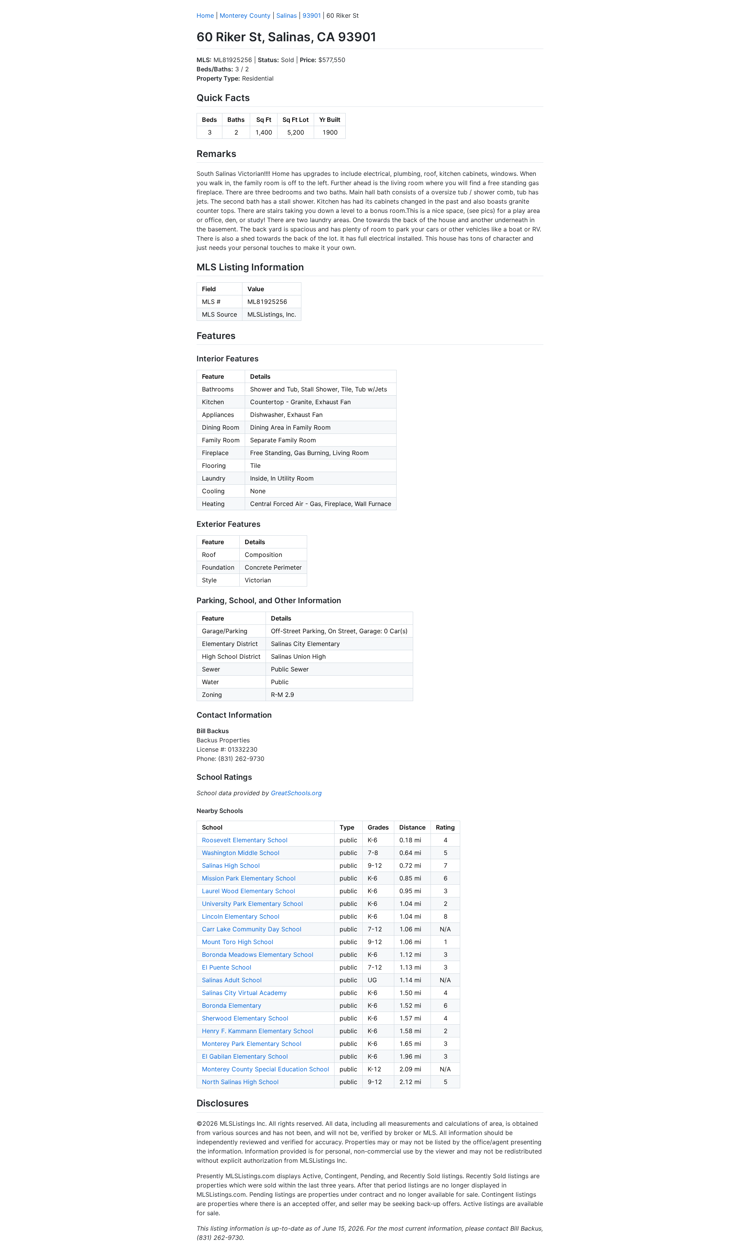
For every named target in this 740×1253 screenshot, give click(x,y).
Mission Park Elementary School (249, 878)
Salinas (286, 15)
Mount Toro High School (237, 942)
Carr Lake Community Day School (251, 929)
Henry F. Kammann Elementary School (257, 1031)
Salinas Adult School (232, 980)
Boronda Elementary (231, 1005)
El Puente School (226, 967)
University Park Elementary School (252, 903)
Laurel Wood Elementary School (248, 891)
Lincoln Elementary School (240, 916)
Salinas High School (231, 865)
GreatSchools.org (296, 793)
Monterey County (245, 15)
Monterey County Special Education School (265, 1069)
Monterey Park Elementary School (251, 1043)
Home (205, 15)
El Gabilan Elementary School (245, 1056)
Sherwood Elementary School (245, 1018)
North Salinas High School (240, 1082)
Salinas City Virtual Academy (244, 993)
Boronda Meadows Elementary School (257, 954)
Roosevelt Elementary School (245, 840)
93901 (312, 15)
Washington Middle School (240, 853)
